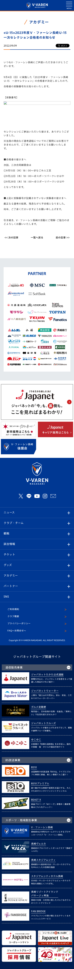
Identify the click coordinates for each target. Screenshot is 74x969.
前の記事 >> (63, 237)
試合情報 (9, 544)
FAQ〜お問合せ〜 (16, 630)
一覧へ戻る (37, 237)
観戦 (6, 533)
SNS (6, 596)
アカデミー (11, 575)
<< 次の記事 (11, 237)
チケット (9, 554)
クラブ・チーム (14, 522)
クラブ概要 (13, 616)
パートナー (11, 586)
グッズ (8, 565)
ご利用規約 (13, 609)
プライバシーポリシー (19, 623)
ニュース (9, 512)
